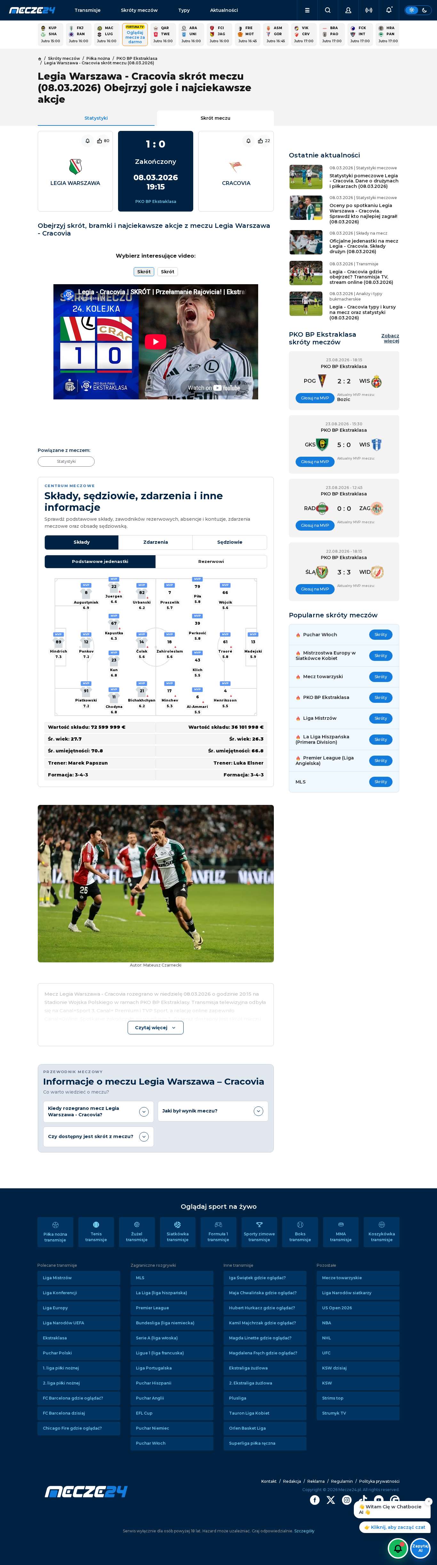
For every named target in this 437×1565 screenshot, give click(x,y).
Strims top (333, 1398)
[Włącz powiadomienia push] (398, 1548)
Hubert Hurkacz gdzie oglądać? (262, 1307)
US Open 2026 (337, 1307)
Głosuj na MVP (315, 398)
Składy (82, 542)
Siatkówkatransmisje (178, 1237)
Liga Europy (55, 1307)
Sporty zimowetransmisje (259, 1237)
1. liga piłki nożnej (61, 1368)
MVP (58, 634)
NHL (326, 1338)
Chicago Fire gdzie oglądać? (72, 1428)
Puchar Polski (57, 1353)
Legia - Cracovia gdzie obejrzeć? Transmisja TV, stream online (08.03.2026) (361, 277)
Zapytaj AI (420, 1548)
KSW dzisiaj (334, 1368)
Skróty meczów (139, 10)
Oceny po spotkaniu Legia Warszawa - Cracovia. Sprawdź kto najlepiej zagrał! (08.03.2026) (363, 213)
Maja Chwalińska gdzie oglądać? (263, 1292)
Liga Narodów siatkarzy (346, 1292)
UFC (326, 1353)
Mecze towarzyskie (342, 1277)
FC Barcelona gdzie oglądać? (73, 1398)
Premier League (152, 1307)
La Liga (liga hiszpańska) (161, 1292)
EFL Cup (144, 1413)
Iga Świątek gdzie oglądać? (257, 1277)
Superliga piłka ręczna (252, 1443)
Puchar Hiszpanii (153, 1383)
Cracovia (236, 183)
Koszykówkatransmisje (382, 1237)
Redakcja (292, 1481)
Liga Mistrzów (57, 1277)
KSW (327, 1383)
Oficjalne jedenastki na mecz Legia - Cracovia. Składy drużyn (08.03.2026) (364, 246)
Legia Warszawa (75, 183)
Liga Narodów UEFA (63, 1322)
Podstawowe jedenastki (100, 561)
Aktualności (224, 10)
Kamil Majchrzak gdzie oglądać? (262, 1322)
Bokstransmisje (300, 1237)
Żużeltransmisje (136, 1237)
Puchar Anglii (150, 1398)
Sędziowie (229, 542)
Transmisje (87, 10)
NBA (326, 1322)
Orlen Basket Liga (247, 1428)
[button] (307, 10)
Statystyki (96, 118)
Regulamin (342, 1481)
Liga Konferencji (60, 1292)
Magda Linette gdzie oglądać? (260, 1338)
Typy (184, 10)
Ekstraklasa (55, 1338)
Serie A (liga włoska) (157, 1338)
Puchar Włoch (150, 1443)
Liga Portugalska (154, 1368)
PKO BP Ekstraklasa (155, 201)
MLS (140, 1277)
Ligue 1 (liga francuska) (160, 1353)
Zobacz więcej (390, 338)
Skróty (381, 634)
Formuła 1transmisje (218, 1237)
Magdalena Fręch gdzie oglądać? (263, 1353)
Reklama (316, 1481)
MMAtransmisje (341, 1237)
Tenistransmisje (96, 1237)
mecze (32, 10)
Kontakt (269, 1481)
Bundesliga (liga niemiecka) (165, 1322)
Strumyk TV (334, 1413)
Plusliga (237, 1398)
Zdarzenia (155, 542)
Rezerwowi (211, 561)
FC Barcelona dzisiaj (64, 1413)
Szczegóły (303, 1531)
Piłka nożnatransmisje (55, 1237)
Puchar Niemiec (152, 1428)
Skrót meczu (215, 118)
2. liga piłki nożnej (61, 1383)
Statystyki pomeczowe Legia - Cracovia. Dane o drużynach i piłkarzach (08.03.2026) (364, 181)
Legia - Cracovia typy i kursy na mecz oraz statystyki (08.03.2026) (363, 312)
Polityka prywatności (379, 1481)
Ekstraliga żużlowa (248, 1368)
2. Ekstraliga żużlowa (250, 1383)
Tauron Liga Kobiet (249, 1413)
